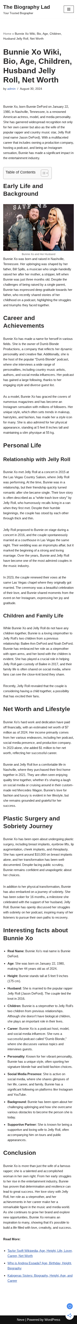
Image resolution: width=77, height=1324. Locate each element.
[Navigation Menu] (69, 9)
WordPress (52, 1319)
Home (7, 33)
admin (11, 88)
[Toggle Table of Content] (42, 173)
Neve (20, 1319)
